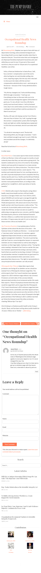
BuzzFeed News (6, 155)
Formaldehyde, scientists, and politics (30, 323)
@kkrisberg (26, 311)
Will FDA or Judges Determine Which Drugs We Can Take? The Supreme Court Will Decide (19, 477)
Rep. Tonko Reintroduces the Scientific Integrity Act (19, 487)
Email (4, 427)
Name (4, 419)
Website (5, 435)
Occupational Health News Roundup (20, 40)
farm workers (20, 34)
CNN (3, 191)
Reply (36, 371)
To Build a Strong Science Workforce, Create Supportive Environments (16, 497)
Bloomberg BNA (8, 50)
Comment (5, 394)
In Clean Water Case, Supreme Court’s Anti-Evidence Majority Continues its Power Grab (19, 507)
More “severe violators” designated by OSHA (12, 323)
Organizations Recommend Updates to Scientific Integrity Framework (18, 518)
